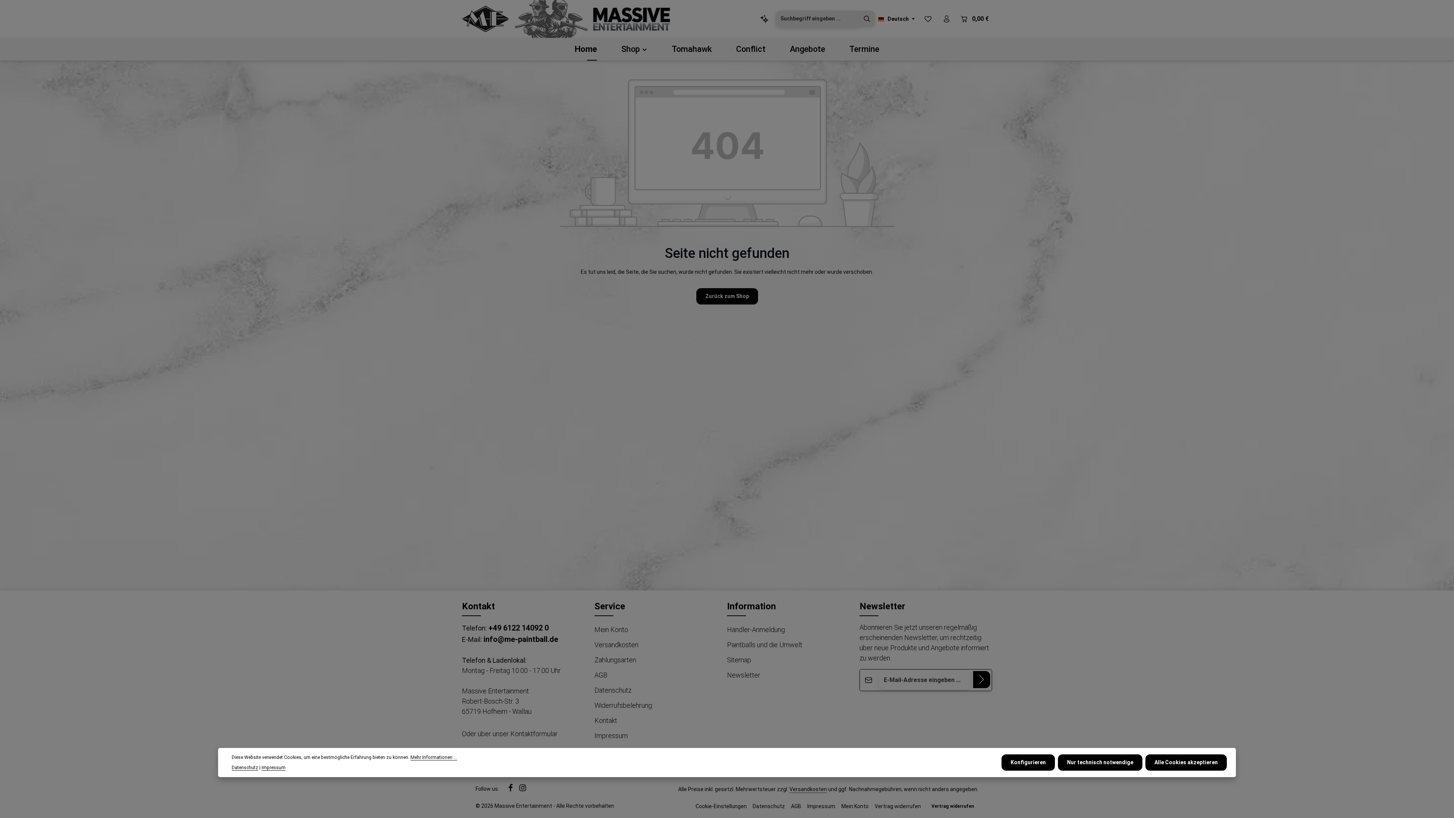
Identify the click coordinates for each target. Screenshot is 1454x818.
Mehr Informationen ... (433, 757)
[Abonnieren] (981, 679)
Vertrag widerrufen (898, 806)
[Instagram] (523, 790)
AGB (600, 675)
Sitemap (739, 660)
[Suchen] (867, 19)
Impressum (611, 736)
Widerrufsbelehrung (623, 705)
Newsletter (743, 675)
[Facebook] (511, 790)
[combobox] (818, 19)
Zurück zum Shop (727, 296)
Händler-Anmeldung (756, 630)
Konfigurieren (1028, 762)
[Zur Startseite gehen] (485, 19)
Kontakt (605, 720)
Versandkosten (616, 645)
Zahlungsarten (615, 660)
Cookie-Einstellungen (721, 806)
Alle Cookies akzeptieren (1186, 762)
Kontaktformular (534, 734)
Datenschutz (613, 690)
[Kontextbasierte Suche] (764, 19)
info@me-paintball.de (521, 639)
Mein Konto (611, 630)
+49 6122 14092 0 (518, 627)
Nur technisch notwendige (1100, 762)
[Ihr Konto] (946, 19)
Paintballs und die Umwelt (764, 645)
